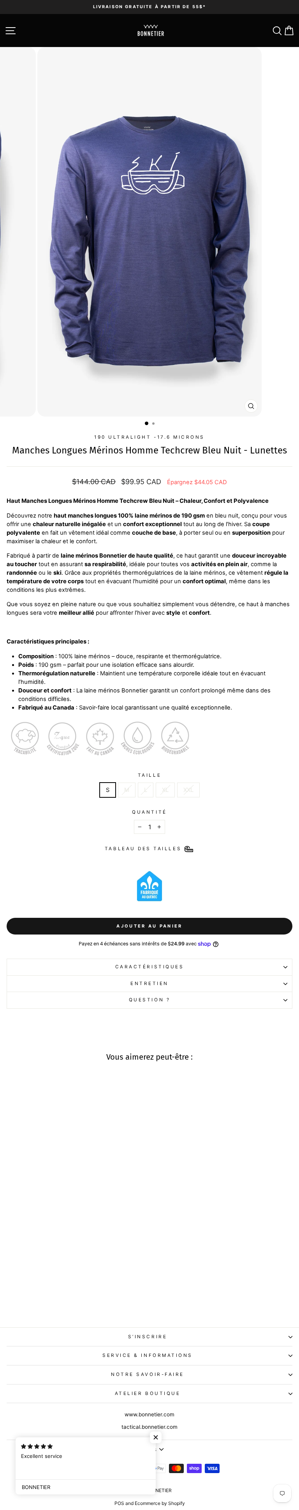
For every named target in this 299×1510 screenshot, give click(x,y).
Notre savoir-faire (147, 1374)
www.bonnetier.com (149, 1414)
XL (165, 789)
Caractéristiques (149, 966)
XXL (188, 789)
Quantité (149, 812)
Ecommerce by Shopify (160, 1503)
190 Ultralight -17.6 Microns (149, 437)
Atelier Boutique (148, 1393)
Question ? (149, 1000)
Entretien (149, 983)
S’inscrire (147, 1336)
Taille (149, 775)
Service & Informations (147, 1355)
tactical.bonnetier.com (149, 1427)
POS (119, 1503)
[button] (156, 1437)
